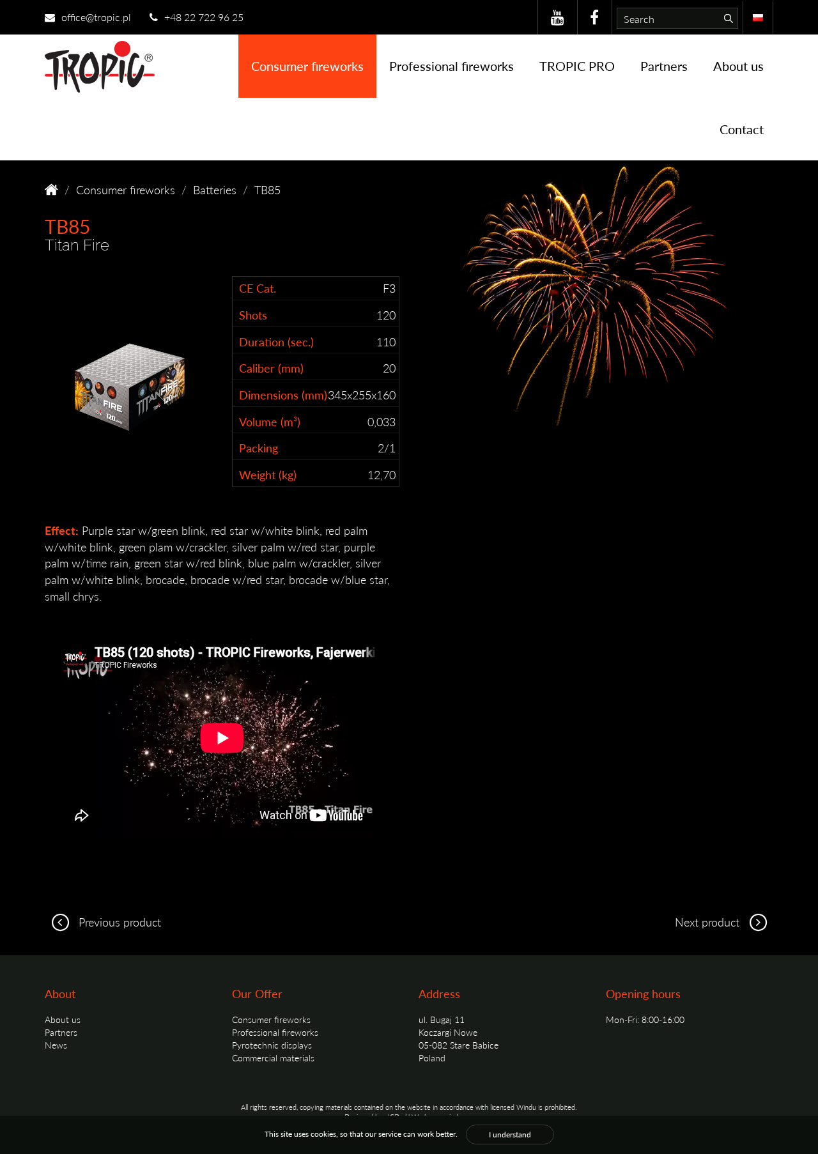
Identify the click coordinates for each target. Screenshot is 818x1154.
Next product (709, 922)
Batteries (214, 189)
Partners (664, 66)
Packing (258, 448)
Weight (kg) (268, 474)
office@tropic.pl (95, 17)
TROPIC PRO (577, 66)
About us (738, 66)
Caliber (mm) (271, 368)
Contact (742, 129)
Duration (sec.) (276, 342)
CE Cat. (257, 288)
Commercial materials (273, 1057)
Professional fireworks (451, 66)
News (56, 1044)
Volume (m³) (269, 421)
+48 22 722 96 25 (202, 17)
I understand (510, 1134)
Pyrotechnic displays (272, 1044)
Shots (253, 315)
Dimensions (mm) (283, 395)
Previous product (118, 922)
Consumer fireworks (307, 66)
